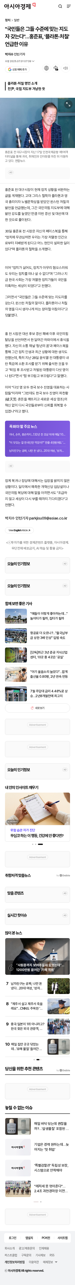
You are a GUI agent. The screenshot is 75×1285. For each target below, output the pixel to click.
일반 (16, 20)
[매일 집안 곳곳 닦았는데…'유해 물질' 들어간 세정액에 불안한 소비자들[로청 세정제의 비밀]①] (59, 1053)
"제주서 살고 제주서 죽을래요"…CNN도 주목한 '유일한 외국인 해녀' (27, 1008)
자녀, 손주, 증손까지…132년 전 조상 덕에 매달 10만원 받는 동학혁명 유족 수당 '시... (37, 434)
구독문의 (26, 1255)
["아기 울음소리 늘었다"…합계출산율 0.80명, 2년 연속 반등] (16, 681)
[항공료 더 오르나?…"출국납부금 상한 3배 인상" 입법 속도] (16, 642)
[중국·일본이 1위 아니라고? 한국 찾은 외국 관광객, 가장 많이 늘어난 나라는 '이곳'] (59, 1033)
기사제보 (40, 1255)
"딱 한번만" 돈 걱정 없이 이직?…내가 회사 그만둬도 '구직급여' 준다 (51, 1126)
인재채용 (44, 1248)
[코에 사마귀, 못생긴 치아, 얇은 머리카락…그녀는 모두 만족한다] (18, 1175)
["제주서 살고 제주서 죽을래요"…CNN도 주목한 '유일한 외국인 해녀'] (59, 1013)
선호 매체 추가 (19, 69)
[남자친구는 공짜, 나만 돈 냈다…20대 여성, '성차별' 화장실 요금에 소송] (59, 993)
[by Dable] (63, 1070)
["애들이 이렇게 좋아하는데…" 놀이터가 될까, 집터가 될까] (16, 622)
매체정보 (48, 1262)
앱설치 (29, 1238)
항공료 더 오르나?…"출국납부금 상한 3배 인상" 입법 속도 (49, 635)
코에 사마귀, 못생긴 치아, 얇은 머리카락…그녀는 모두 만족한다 (51, 1168)
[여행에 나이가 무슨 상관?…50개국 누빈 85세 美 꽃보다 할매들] (18, 1196)
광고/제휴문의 (27, 1248)
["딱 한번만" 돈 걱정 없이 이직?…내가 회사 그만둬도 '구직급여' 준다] (18, 1133)
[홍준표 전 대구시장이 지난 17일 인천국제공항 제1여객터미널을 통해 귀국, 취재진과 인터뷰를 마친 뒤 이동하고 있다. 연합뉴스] (37, 123)
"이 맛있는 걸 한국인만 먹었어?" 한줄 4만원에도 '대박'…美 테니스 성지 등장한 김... (37, 442)
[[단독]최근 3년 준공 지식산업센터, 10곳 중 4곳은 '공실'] (16, 661)
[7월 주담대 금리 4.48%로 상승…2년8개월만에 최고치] (16, 700)
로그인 (12, 1238)
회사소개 (10, 1248)
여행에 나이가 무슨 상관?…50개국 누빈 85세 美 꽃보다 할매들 (50, 1189)
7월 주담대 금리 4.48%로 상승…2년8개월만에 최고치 (49, 693)
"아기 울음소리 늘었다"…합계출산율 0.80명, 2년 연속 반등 (49, 674)
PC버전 (46, 1238)
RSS (52, 1255)
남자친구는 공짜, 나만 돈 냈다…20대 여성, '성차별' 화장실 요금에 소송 (37, 450)
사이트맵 (63, 1238)
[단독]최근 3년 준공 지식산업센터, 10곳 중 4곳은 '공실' (49, 654)
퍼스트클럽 (11, 1255)
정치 (7, 20)
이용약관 (34, 1262)
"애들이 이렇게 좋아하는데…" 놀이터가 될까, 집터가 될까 (49, 616)
